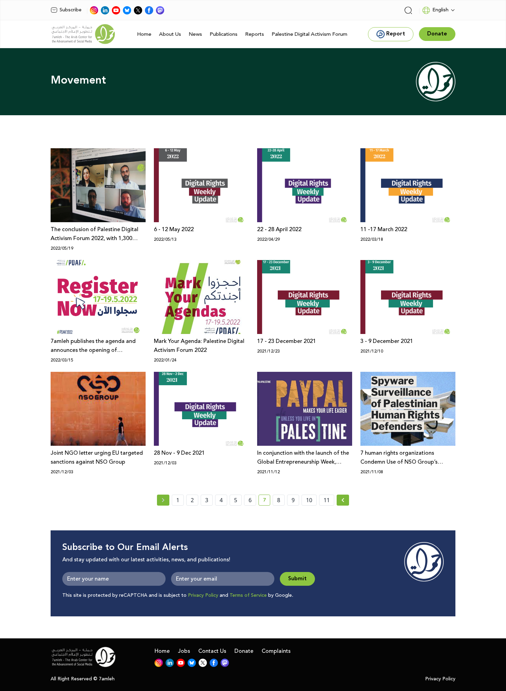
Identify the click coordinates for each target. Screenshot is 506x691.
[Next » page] (343, 500)
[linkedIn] (105, 10)
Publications (224, 34)
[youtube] (116, 10)
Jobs (184, 651)
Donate (243, 651)
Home (144, 34)
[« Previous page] (163, 500)
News (195, 34)
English (440, 10)
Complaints (276, 651)
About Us (170, 34)
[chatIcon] (160, 10)
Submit (297, 578)
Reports (254, 34)
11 (327, 500)
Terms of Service (248, 595)
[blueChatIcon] (127, 10)
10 (309, 500)
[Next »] (343, 500)
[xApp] (138, 10)
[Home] (83, 34)
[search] (408, 10)
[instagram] (94, 10)
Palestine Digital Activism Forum (309, 34)
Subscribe (71, 10)
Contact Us (212, 651)
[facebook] (149, 10)
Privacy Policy (203, 595)
